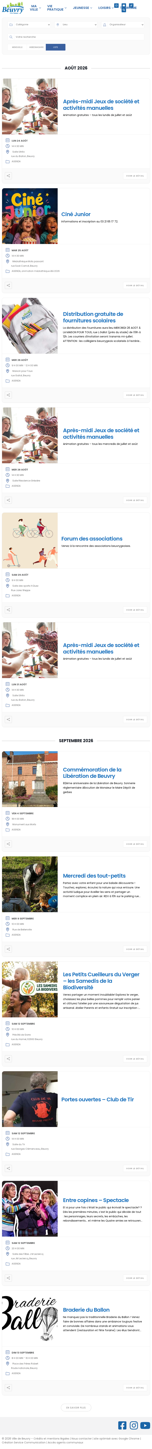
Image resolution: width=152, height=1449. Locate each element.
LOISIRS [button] (104, 7)
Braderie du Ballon (86, 1310)
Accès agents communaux (65, 1442)
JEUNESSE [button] (81, 7)
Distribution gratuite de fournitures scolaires (93, 317)
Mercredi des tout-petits (94, 875)
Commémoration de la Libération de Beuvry (92, 773)
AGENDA (16, 161)
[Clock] (116, 5)
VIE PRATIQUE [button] (55, 8)
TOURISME (128, 7)
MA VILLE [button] (34, 8)
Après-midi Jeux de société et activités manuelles (101, 105)
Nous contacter (82, 1438)
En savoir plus (76, 1407)
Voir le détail (135, 175)
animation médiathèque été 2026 (41, 271)
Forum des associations (91, 538)
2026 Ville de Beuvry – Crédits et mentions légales (36, 1438)
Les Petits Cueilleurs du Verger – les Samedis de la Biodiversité (101, 981)
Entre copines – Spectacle (96, 1200)
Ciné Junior (75, 214)
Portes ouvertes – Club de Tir (97, 1099)
